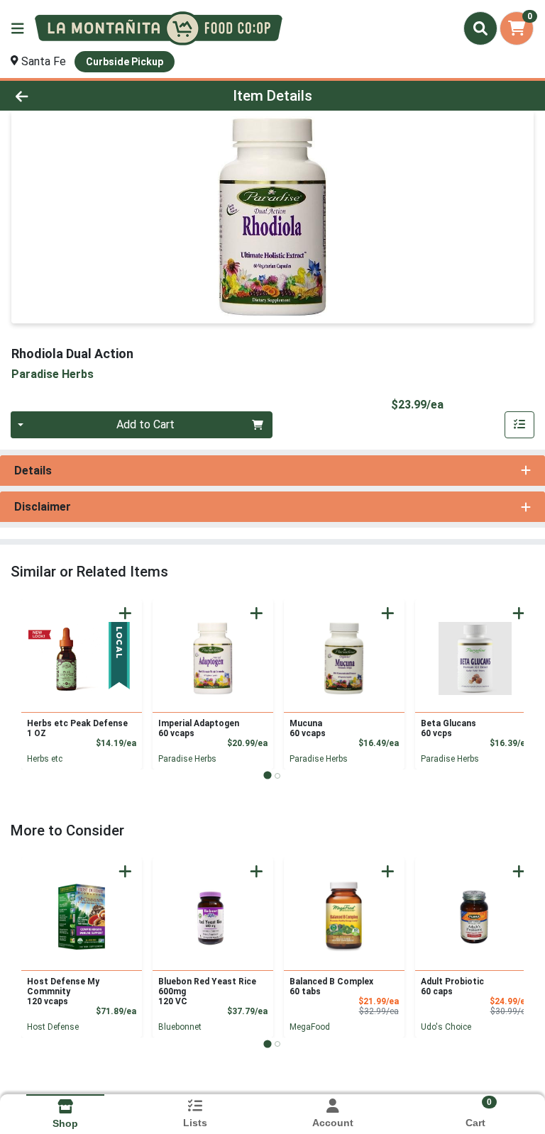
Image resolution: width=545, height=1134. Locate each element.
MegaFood (310, 1027)
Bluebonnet (180, 1027)
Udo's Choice (446, 1027)
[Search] (480, 28)
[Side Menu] (17, 28)
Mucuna (308, 728)
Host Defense (53, 1027)
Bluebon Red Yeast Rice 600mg (207, 991)
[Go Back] (76, 96)
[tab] (267, 775)
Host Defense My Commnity (63, 991)
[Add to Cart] (125, 613)
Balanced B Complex (331, 986)
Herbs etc (44, 759)
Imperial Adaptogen (198, 728)
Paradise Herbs (187, 759)
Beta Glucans (448, 728)
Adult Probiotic (452, 986)
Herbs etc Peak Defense (77, 728)
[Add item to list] (519, 424)
